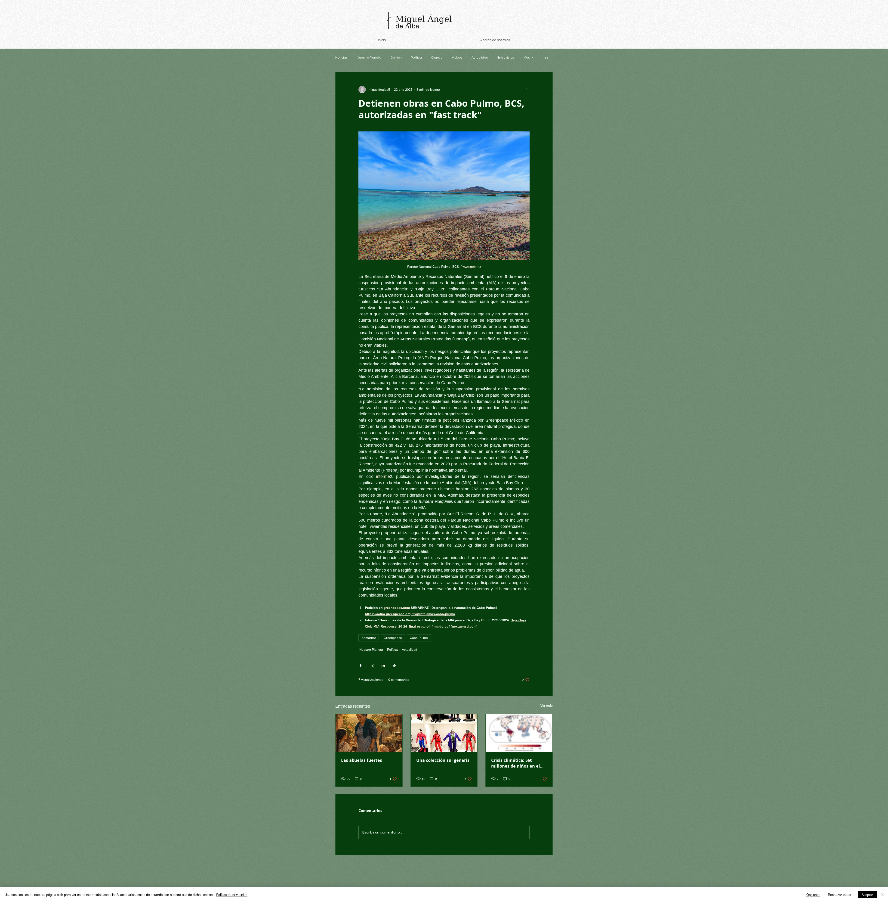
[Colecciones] (444, 733)
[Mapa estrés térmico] (519, 733)
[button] (547, 58)
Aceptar (867, 894)
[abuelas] (369, 733)
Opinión (396, 57)
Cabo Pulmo (419, 638)
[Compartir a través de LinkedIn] (383, 665)
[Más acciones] (527, 89)
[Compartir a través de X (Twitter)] (372, 665)
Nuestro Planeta (369, 57)
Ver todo (546, 705)
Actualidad (480, 57)
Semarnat (368, 638)
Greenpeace (393, 638)
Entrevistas (505, 57)
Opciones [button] (813, 894)
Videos (457, 57)
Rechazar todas (839, 894)
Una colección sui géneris (442, 760)
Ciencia (437, 57)
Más (527, 57)
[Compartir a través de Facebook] (360, 665)
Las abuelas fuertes (361, 760)
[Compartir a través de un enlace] (394, 665)
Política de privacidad (231, 894)
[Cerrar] (882, 894)
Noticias (341, 57)
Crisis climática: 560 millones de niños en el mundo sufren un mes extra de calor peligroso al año (518, 763)
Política (416, 57)
